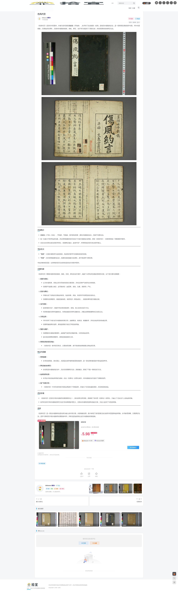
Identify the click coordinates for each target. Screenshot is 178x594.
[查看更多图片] (163, 2)
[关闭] (175, 2)
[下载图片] (156, 2)
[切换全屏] (171, 2)
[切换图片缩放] (167, 2)
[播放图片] (160, 2)
